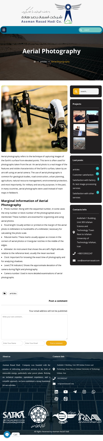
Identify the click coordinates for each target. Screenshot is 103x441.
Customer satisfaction (83, 174)
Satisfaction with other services (83, 195)
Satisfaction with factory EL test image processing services (84, 184)
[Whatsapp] (93, 391)
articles (43, 61)
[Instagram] (84, 391)
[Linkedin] (56, 391)
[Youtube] (65, 391)
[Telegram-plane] (74, 391)
